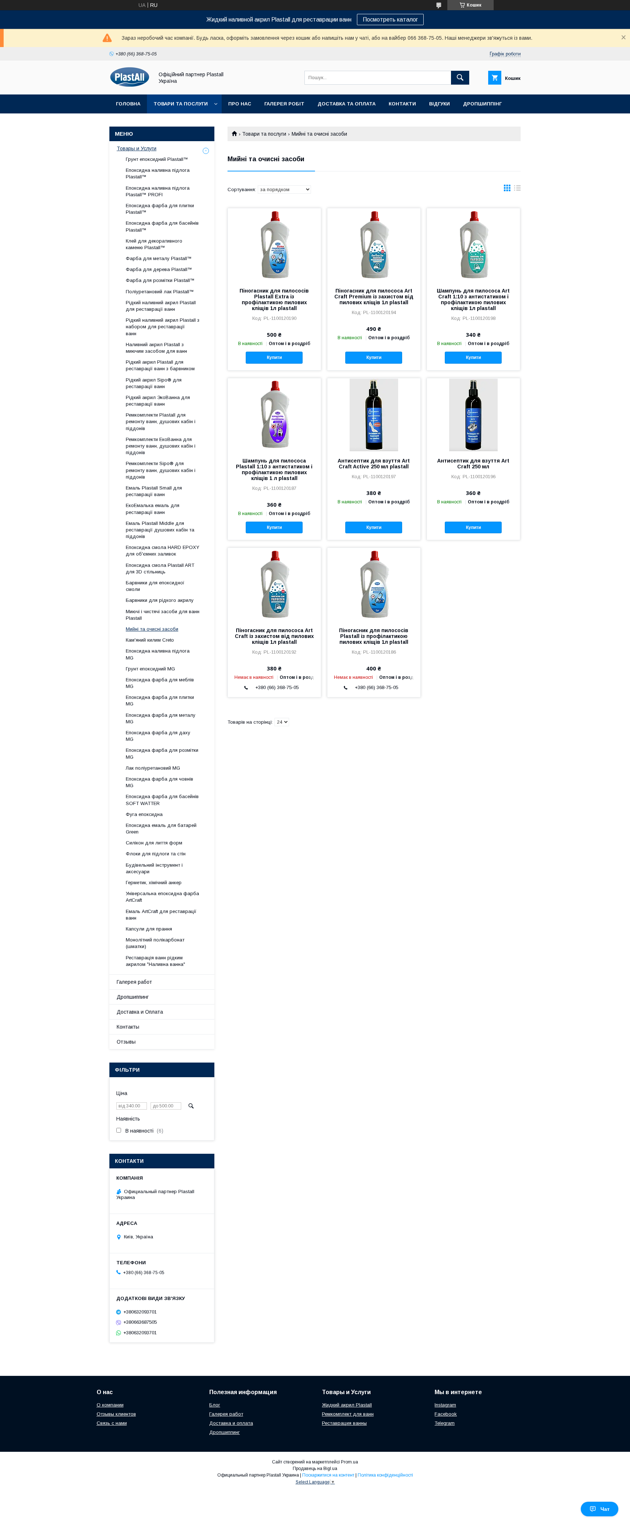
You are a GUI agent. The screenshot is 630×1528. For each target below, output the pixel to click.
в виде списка (517, 190)
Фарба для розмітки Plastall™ (160, 280)
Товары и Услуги (136, 148)
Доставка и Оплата (140, 1012)
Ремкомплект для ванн (348, 1414)
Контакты (128, 1027)
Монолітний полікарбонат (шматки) (155, 943)
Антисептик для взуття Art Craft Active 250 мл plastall (374, 463)
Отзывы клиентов (116, 1414)
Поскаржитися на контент (328, 1475)
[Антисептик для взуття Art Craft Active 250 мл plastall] (373, 414)
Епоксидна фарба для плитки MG (160, 701)
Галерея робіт (284, 104)
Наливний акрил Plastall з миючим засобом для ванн (156, 348)
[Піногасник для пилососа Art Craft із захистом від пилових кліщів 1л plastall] (274, 584)
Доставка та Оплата (347, 104)
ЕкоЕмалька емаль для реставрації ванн (152, 509)
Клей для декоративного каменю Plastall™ (154, 244)
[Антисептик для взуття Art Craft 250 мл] (473, 414)
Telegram (445, 1423)
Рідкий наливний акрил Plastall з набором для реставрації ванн (162, 326)
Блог (214, 1405)
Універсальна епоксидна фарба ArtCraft (162, 897)
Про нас (239, 104)
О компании (110, 1405)
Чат (605, 1509)
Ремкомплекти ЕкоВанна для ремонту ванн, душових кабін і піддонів (160, 446)
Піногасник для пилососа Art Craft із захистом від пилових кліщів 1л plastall (274, 636)
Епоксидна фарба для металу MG (160, 718)
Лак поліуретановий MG (153, 768)
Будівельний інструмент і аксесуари (154, 868)
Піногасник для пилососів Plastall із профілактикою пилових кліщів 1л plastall (373, 636)
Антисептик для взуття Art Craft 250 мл (473, 463)
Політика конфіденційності (385, 1475)
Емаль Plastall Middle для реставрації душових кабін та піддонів (160, 530)
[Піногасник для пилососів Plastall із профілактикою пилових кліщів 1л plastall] (373, 584)
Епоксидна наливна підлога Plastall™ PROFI (158, 191)
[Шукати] (460, 78)
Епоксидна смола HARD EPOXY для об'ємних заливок (162, 551)
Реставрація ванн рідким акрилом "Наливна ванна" (155, 961)
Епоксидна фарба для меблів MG (160, 683)
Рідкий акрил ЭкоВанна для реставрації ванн (158, 401)
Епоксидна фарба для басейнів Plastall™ (162, 226)
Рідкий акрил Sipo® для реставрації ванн (154, 383)
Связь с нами (112, 1423)
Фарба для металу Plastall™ (159, 258)
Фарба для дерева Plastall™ (159, 269)
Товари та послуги (180, 104)
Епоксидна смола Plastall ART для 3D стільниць (160, 568)
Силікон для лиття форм (154, 843)
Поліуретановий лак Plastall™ (160, 291)
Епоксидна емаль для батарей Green (161, 829)
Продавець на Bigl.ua (315, 1468)
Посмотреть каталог (390, 19)
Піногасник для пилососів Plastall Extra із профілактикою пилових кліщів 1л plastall (274, 299)
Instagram (445, 1405)
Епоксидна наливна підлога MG (158, 654)
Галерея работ (134, 982)
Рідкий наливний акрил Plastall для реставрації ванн (161, 306)
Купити (274, 357)
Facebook (446, 1414)
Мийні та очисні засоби (152, 629)
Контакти (402, 104)
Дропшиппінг (482, 104)
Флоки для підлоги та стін (156, 853)
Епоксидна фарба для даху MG (158, 736)
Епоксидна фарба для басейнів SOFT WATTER (162, 800)
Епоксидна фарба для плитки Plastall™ (160, 209)
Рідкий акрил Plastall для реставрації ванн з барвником (160, 365)
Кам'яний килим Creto (150, 640)
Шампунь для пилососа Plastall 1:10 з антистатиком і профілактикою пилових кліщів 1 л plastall (274, 469)
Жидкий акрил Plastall (347, 1405)
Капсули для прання (149, 929)
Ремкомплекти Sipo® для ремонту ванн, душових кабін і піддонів (160, 470)
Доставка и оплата (231, 1423)
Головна (128, 104)
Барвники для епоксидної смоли (155, 586)
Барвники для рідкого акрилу (160, 600)
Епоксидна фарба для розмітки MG (162, 753)
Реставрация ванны (344, 1423)
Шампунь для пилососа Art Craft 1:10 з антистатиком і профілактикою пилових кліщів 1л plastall (473, 299)
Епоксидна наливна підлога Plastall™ (158, 173)
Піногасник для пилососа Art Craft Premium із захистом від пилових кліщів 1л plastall (373, 296)
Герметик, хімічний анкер (154, 882)
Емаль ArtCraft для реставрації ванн (161, 915)
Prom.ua (349, 1462)
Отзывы (126, 1042)
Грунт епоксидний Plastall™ (157, 159)
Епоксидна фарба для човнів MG (159, 782)
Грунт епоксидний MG (150, 669)
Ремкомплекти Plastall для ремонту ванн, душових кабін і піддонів (160, 421)
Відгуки (439, 104)
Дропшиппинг (133, 997)
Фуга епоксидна (144, 814)
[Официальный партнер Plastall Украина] (129, 85)
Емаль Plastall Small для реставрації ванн (154, 491)
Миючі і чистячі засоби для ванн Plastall (162, 615)
